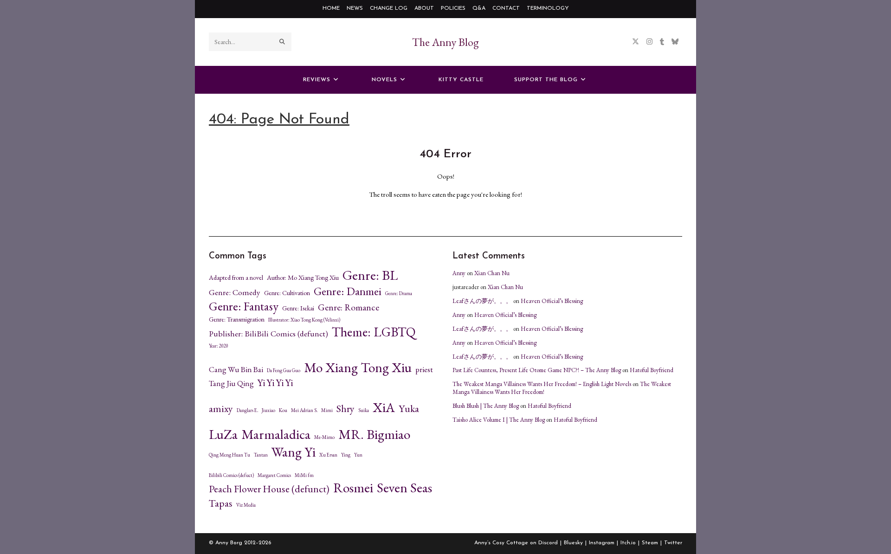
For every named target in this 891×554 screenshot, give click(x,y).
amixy (221, 408)
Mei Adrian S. (304, 410)
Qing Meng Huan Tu (229, 455)
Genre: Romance (348, 307)
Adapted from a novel (236, 277)
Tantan (261, 455)
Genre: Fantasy (243, 306)
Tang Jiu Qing (231, 383)
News (355, 8)
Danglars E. (247, 410)
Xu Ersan (328, 455)
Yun (358, 455)
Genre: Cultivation (287, 293)
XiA (384, 407)
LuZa (223, 434)
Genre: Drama (398, 293)
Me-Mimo (324, 437)
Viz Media (246, 505)
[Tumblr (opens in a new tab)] (662, 41)
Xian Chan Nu (492, 273)
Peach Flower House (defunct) (269, 489)
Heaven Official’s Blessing (552, 301)
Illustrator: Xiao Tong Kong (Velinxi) (304, 320)
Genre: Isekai (298, 308)
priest (424, 369)
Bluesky (573, 543)
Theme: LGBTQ (374, 331)
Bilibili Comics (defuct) (231, 475)
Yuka (409, 408)
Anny (458, 273)
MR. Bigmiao (374, 434)
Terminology (548, 8)
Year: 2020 (218, 346)
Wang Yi (293, 452)
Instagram (601, 543)
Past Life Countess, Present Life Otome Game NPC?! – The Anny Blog (536, 370)
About (424, 8)
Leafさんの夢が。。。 (482, 301)
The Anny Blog (445, 42)
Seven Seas (404, 487)
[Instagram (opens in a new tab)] (649, 41)
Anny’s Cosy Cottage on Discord (516, 543)
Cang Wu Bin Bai (236, 369)
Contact (506, 8)
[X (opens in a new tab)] (635, 41)
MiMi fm (304, 475)
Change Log (388, 8)
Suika (363, 410)
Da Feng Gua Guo (283, 370)
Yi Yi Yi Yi (275, 382)
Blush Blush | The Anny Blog (485, 406)
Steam (650, 543)
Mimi (327, 410)
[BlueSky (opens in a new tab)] (675, 41)
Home (331, 8)
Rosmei (353, 487)
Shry (345, 408)
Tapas (220, 503)
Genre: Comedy (234, 292)
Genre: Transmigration (237, 319)
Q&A (478, 8)
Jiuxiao (268, 410)
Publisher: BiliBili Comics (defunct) (268, 334)
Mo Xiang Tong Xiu (358, 367)
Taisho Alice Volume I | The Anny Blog (498, 420)
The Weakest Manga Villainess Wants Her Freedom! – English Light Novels (541, 384)
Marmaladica (275, 434)
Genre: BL (370, 275)
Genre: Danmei (347, 291)
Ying (345, 455)
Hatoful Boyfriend (651, 370)
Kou (283, 410)
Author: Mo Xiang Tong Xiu (303, 277)
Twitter (673, 543)
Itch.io (628, 543)
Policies (453, 8)
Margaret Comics (274, 475)
